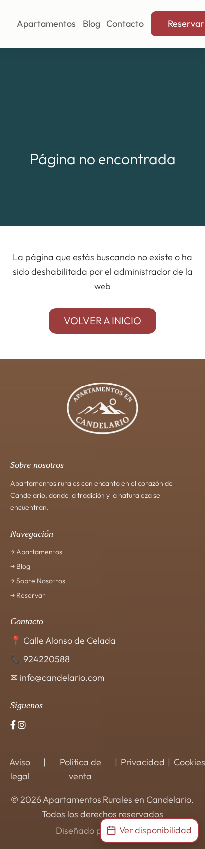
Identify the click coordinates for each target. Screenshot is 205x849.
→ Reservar (27, 595)
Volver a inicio (102, 320)
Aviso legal (19, 769)
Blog (91, 23)
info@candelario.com (62, 677)
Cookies (189, 762)
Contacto (125, 23)
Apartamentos (46, 23)
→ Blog (20, 566)
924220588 (46, 659)
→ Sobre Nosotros (37, 580)
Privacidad (143, 762)
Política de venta (80, 769)
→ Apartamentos (36, 551)
